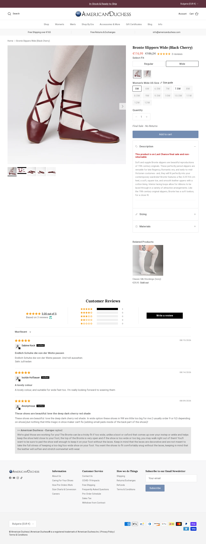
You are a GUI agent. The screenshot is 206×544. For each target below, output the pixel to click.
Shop (46, 24)
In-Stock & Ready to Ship (103, 3)
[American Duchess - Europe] (103, 14)
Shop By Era (88, 24)
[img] (22, 340)
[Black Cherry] (137, 74)
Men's (73, 24)
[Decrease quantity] (135, 116)
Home (10, 40)
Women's (59, 24)
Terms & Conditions (126, 489)
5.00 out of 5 (49, 313)
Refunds (121, 485)
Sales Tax (86, 498)
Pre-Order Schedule (91, 494)
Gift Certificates (134, 24)
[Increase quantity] (147, 116)
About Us (56, 476)
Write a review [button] (164, 315)
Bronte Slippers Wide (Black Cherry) (33, 40)
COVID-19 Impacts (91, 480)
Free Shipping (88, 485)
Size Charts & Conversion (64, 489)
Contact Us (87, 476)
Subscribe (155, 488)
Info (160, 24)
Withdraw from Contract (93, 503)
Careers (56, 494)
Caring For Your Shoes (62, 480)
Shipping (121, 476)
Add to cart (165, 134)
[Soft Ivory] (147, 74)
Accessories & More (110, 24)
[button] (87, 309)
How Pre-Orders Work (62, 485)
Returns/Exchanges (126, 480)
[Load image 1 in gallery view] (67, 104)
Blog (150, 24)
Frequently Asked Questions (95, 489)
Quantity (138, 110)
